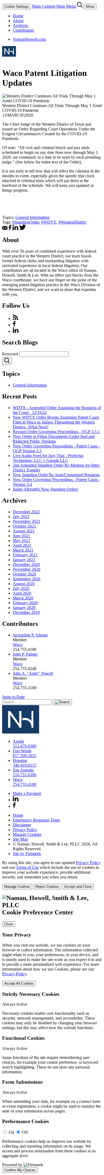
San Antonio (23, 770)
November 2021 (26, 521)
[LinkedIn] (15, 331)
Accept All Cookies (19, 983)
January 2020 (24, 607)
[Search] (80, 6)
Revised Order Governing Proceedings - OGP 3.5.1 (56, 431)
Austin (18, 741)
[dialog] (52, 874)
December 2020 (26, 564)
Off (25, 1132)
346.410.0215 (24, 765)
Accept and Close (78, 887)
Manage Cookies (27, 834)
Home (18, 16)
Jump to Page (13, 697)
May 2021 (21, 540)
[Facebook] (14, 325)
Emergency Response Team (36, 820)
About (18, 20)
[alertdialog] (52, 1033)
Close (8, 924)
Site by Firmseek (27, 853)
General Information (32, 217)
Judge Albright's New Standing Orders (45, 489)
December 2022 (26, 512)
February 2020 (25, 603)
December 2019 (26, 612)
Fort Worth (22, 751)
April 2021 (22, 545)
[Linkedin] (15, 800)
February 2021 (25, 555)
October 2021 (24, 526)
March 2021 (23, 550)
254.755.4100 (24, 784)
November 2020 (26, 569)
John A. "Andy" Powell (33, 673)
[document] (52, 1033)
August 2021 (24, 531)
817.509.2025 (24, 755)
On (11, 1132)
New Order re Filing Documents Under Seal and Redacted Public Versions (54, 438)
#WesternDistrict (72, 222)
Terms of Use (27, 867)
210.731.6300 (24, 775)
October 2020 (24, 574)
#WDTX (48, 222)
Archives (20, 25)
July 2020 (21, 588)
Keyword (10, 354)
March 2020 (23, 598)
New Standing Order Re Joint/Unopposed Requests (56, 475)
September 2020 (26, 579)
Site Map (20, 839)
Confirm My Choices (20, 1170)
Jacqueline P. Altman (30, 635)
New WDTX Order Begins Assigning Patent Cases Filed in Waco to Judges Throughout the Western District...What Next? (56, 422)
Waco (17, 644)
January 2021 (24, 559)
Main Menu (66, 6)
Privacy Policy (25, 829)
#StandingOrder (25, 222)
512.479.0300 (24, 746)
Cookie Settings (16, 7)
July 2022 (21, 516)
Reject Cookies (47, 887)
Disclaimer (22, 825)
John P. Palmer (25, 654)
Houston (20, 760)
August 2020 (24, 583)
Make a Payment (27, 793)
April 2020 (22, 593)
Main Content (43, 6)
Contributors (23, 30)
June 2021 (21, 535)
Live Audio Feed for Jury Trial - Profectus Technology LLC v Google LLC (48, 458)
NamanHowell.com (29, 39)
